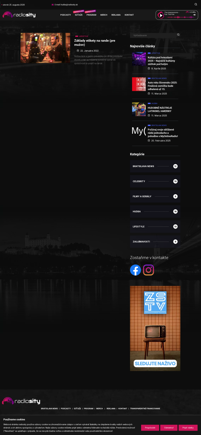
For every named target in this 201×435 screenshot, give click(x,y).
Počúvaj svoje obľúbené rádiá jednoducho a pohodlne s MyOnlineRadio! (163, 133)
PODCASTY (65, 15)
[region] (100, 425)
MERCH (103, 15)
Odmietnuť (169, 428)
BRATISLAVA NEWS (49, 408)
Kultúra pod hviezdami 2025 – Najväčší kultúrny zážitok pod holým (161, 61)
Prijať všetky (188, 428)
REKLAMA (116, 15)
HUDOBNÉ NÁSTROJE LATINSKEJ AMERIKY (160, 109)
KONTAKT (129, 15)
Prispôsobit (150, 428)
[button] (196, 4)
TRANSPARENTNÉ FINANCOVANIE (145, 408)
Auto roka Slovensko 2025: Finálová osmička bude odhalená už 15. (162, 86)
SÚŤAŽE (78, 15)
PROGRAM (91, 15)
